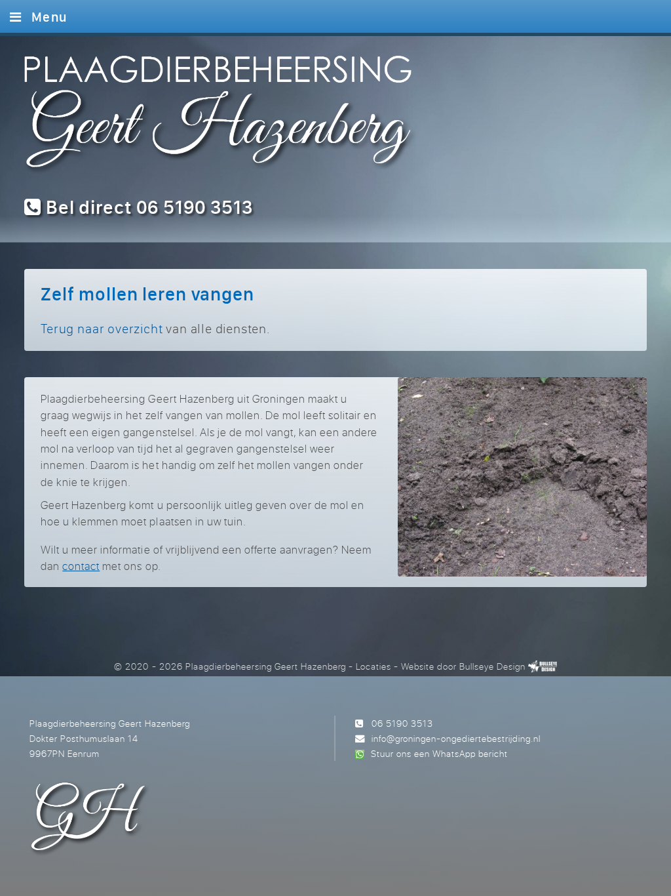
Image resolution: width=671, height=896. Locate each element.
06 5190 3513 (402, 723)
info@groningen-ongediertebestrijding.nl (456, 738)
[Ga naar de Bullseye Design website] (542, 666)
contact (81, 565)
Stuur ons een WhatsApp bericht (439, 753)
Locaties (373, 666)
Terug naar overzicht (102, 328)
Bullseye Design (492, 666)
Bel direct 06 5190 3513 (147, 206)
